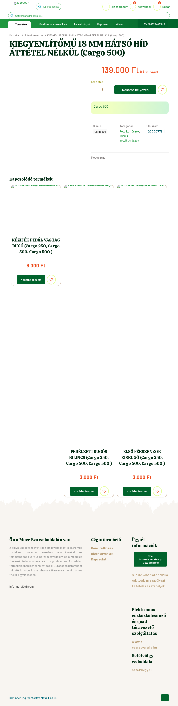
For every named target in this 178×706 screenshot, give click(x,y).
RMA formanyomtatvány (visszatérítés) (150, 559)
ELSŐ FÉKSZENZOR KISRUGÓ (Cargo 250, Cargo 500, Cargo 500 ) (142, 457)
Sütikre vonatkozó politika (150, 575)
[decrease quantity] (95, 89)
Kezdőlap (14, 35)
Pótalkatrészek (34, 35)
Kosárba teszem (31, 279)
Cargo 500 (100, 131)
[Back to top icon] (165, 697)
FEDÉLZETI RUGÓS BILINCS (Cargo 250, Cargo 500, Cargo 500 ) (89, 457)
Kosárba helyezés (135, 90)
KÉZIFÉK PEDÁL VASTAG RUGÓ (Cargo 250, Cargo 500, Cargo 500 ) (36, 246)
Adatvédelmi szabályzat (148, 580)
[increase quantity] (110, 89)
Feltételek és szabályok (148, 586)
